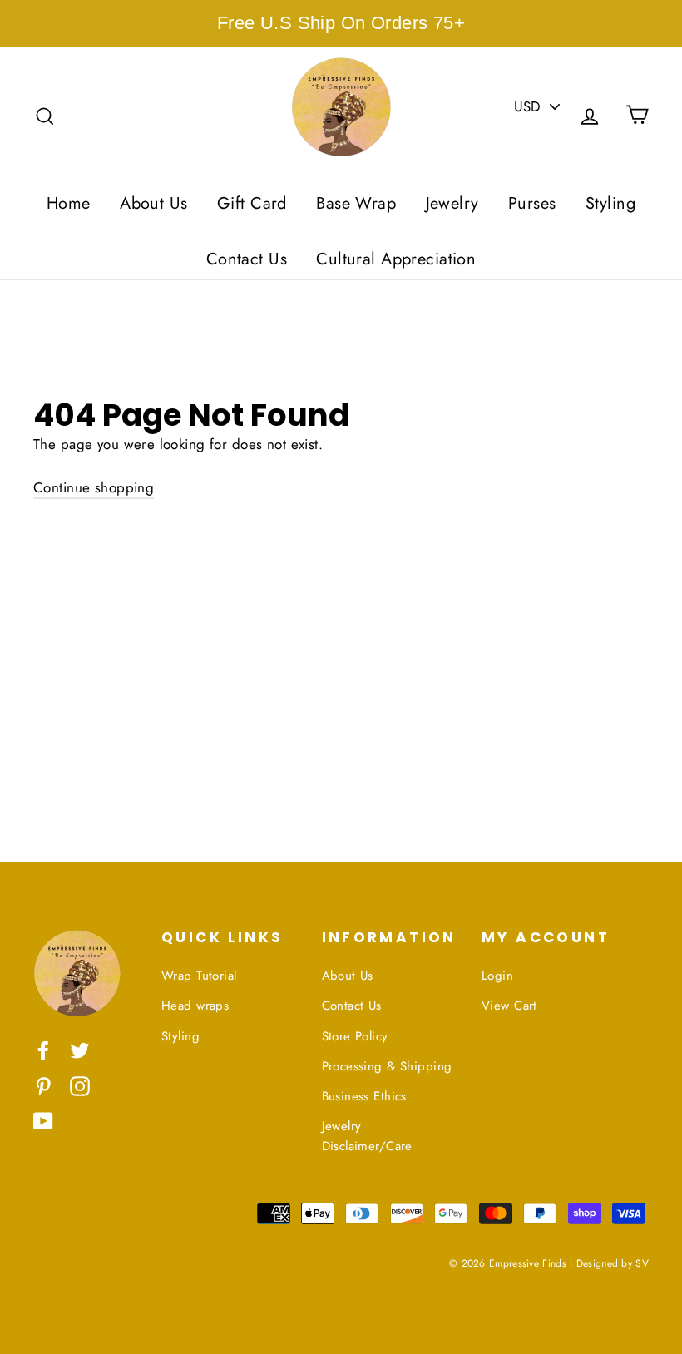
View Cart (509, 1005)
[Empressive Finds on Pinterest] (43, 1085)
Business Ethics (364, 1096)
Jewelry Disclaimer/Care (367, 1136)
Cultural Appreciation (396, 259)
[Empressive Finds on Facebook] (43, 1049)
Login (497, 975)
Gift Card (252, 203)
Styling (610, 203)
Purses (532, 203)
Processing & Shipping (387, 1066)
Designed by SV (612, 1263)
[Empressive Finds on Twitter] (80, 1049)
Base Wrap (356, 203)
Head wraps (195, 1005)
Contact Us (246, 259)
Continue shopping (93, 487)
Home (69, 203)
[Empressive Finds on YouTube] (43, 1120)
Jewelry (452, 203)
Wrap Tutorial (199, 975)
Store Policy (355, 1036)
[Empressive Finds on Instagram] (80, 1085)
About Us (153, 203)
